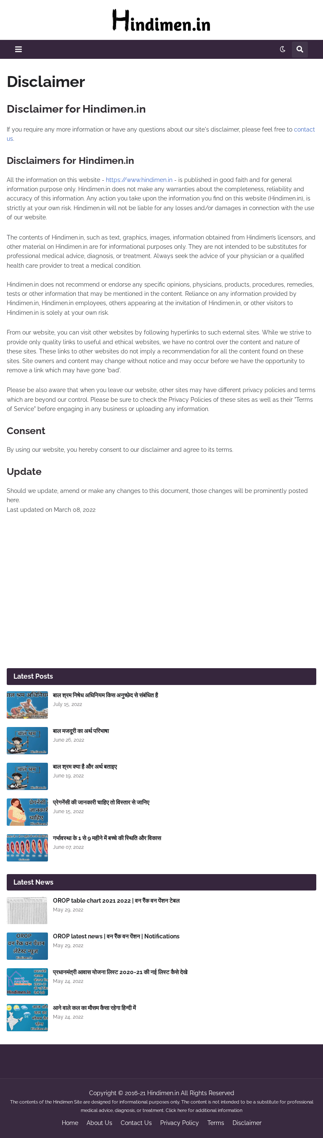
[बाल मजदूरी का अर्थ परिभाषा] (27, 740)
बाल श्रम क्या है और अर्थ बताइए (85, 766)
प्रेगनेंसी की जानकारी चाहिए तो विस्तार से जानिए (101, 802)
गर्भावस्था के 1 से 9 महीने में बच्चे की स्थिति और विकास (107, 838)
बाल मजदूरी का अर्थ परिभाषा (81, 730)
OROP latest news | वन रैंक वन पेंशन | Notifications (116, 936)
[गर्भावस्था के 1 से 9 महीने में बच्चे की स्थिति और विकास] (27, 847)
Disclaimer (247, 1123)
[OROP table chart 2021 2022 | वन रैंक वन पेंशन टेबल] (27, 910)
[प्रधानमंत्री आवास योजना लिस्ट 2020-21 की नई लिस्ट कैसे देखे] (27, 982)
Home (70, 1123)
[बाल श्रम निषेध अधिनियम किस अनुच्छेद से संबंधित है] (27, 705)
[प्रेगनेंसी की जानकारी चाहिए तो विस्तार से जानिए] (27, 812)
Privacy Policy (179, 1123)
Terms (215, 1123)
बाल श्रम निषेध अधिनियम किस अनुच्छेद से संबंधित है (105, 695)
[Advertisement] (161, 597)
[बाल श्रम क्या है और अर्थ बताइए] (27, 776)
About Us (99, 1123)
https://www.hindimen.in (139, 179)
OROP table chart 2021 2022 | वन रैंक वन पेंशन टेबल (116, 900)
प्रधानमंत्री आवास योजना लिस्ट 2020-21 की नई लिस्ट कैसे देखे (120, 972)
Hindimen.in (163, 1093)
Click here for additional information (204, 1110)
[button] (18, 49)
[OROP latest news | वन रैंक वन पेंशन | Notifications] (27, 946)
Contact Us (136, 1123)
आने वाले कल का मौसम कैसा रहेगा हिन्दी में (94, 1007)
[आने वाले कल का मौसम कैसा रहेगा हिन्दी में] (27, 1017)
